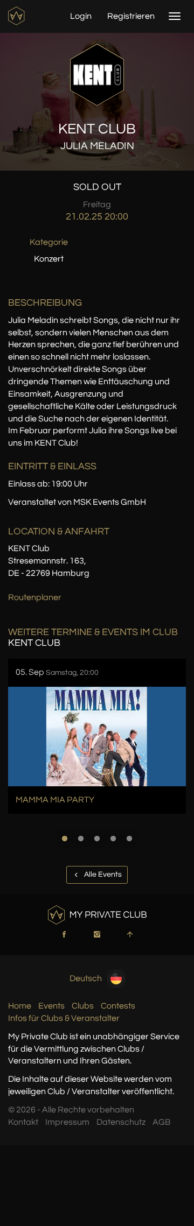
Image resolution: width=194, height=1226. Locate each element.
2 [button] (80, 838)
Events (51, 1006)
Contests (118, 1006)
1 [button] (64, 838)
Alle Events (102, 874)
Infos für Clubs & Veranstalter (64, 1018)
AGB (162, 1122)
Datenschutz (121, 1122)
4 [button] (113, 838)
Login (81, 16)
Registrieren (131, 16)
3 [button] (97, 838)
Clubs (83, 1006)
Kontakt (23, 1122)
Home (19, 1006)
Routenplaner (34, 597)
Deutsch (86, 978)
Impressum (67, 1122)
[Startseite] (17, 15)
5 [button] (129, 838)
